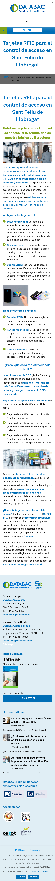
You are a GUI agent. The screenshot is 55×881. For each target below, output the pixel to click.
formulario (30, 536)
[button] (52, 2)
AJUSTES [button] (46, 871)
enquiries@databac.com (17, 640)
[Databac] (27, 11)
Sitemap (8, 644)
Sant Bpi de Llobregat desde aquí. (23, 564)
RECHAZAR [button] (34, 877)
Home (5, 77)
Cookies (35, 871)
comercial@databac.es (36, 517)
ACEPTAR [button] (21, 877)
